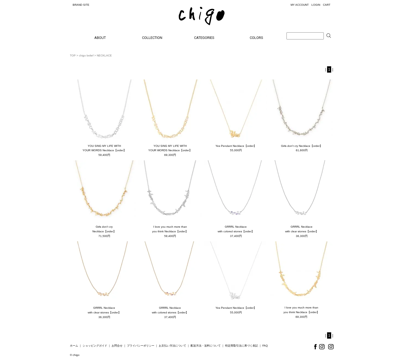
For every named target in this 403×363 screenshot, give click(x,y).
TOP (73, 55)
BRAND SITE (81, 4)
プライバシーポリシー (140, 345)
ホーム (74, 345)
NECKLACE (104, 55)
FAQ (265, 345)
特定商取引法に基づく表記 (241, 345)
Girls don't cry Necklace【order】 (301, 145)
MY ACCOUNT (300, 4)
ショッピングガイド (95, 345)
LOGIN (315, 4)
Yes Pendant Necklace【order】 (235, 145)
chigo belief (86, 55)
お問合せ (117, 345)
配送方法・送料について (206, 345)
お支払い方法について (172, 345)
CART (326, 4)
